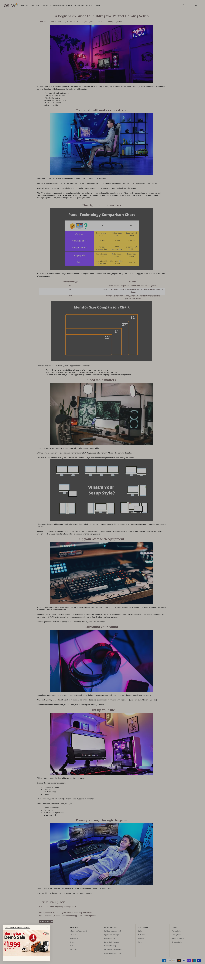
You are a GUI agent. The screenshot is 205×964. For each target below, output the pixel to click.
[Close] (47, 927)
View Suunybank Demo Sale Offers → (17, 927)
